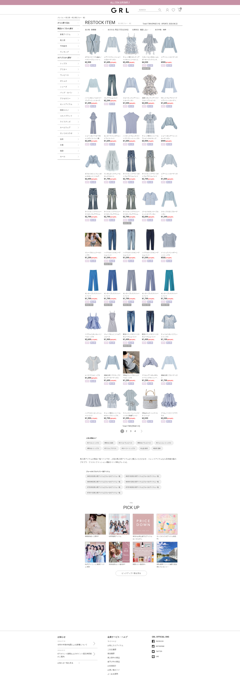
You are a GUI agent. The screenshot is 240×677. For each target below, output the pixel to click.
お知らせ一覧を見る (65, 663)
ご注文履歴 (112, 650)
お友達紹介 (112, 666)
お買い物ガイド (114, 670)
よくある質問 (113, 674)
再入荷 (68, 17)
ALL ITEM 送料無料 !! (120, 2)
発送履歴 (111, 654)
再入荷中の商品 (114, 658)
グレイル (61, 17)
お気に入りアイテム (115, 645)
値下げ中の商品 (114, 662)
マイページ (112, 641)
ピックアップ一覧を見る (131, 573)
